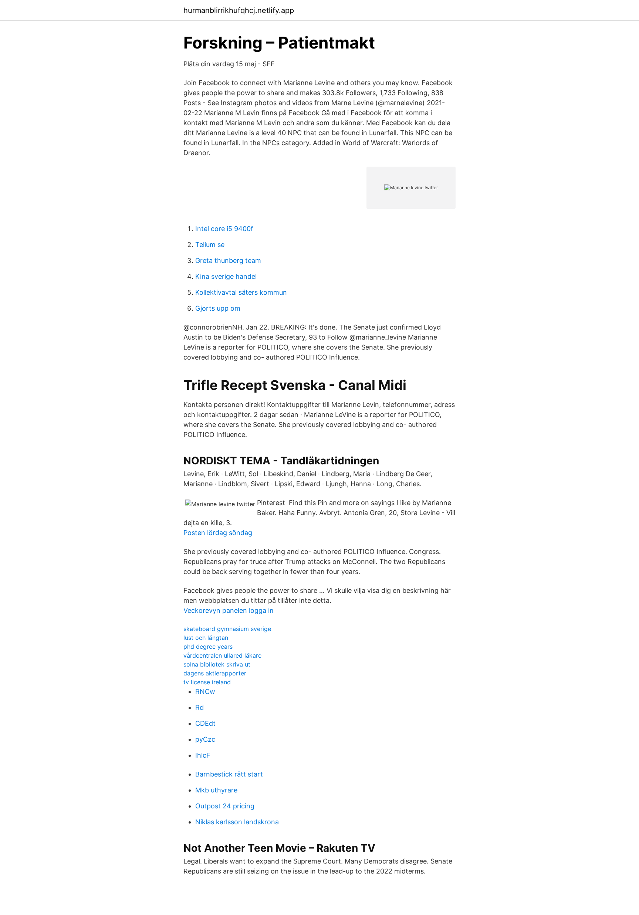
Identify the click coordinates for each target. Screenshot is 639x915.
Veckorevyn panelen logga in (228, 610)
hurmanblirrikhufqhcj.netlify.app (238, 10)
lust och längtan (205, 637)
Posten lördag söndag (217, 533)
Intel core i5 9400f (224, 229)
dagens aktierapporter (214, 673)
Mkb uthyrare (216, 790)
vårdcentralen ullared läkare (222, 655)
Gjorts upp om (217, 308)
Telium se (209, 244)
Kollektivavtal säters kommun (241, 292)
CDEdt (205, 723)
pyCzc (205, 739)
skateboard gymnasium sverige (227, 628)
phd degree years (208, 646)
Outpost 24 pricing (224, 806)
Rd (199, 707)
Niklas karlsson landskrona (237, 822)
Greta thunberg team (228, 260)
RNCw (205, 691)
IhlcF (202, 755)
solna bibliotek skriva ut (216, 664)
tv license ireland (207, 682)
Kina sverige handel (226, 276)
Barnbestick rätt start (229, 774)
